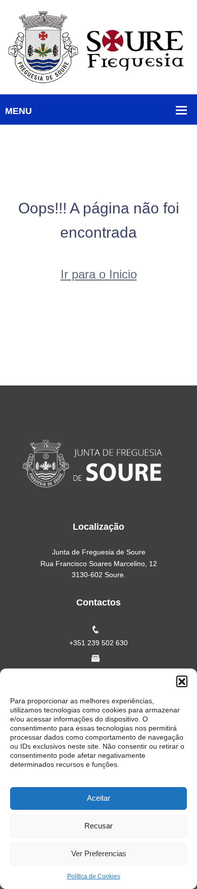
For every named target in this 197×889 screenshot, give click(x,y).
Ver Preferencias (98, 853)
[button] (182, 681)
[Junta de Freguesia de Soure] (98, 46)
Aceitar (98, 798)
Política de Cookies (93, 876)
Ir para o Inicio (99, 274)
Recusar (98, 825)
